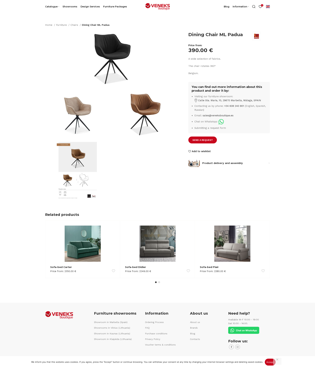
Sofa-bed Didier (135, 267)
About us (195, 322)
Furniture (62, 24)
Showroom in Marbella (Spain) (110, 322)
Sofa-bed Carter (61, 267)
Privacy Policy (152, 339)
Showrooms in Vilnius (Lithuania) (112, 327)
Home (49, 24)
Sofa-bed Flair (209, 267)
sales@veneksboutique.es (218, 115)
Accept (270, 362)
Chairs (75, 24)
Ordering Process (154, 322)
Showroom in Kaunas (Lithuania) (112, 333)
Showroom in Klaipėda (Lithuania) (113, 339)
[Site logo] (157, 6)
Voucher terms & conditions (160, 344)
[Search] (254, 6)
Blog (192, 333)
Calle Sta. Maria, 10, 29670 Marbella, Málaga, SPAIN (229, 100)
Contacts (195, 339)
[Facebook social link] (231, 347)
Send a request (202, 140)
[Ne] (277, 361)
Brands (194, 327)
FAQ (147, 327)
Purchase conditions (156, 333)
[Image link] (221, 121)
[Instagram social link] (237, 347)
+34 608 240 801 (234, 105)
